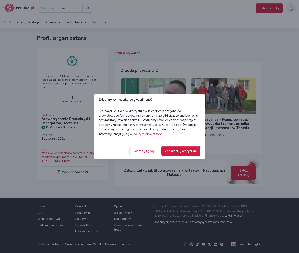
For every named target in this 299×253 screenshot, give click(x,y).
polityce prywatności (147, 134)
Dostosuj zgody (144, 151)
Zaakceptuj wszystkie (181, 151)
